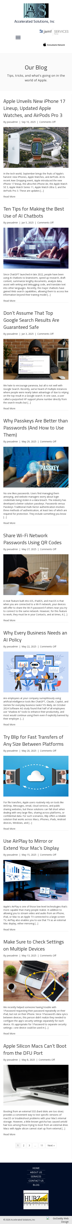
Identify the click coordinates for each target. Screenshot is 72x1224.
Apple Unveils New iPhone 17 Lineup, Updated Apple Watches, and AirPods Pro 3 (34, 108)
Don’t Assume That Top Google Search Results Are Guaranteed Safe (31, 320)
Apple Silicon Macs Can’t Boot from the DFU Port (34, 1049)
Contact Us (36, 1180)
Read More (9, 196)
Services (36, 1176)
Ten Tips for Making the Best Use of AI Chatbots (33, 212)
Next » (51, 1145)
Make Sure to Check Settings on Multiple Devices (33, 945)
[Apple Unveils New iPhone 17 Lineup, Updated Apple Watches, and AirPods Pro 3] (35, 147)
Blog (36, 1184)
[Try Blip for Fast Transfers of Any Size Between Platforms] (35, 775)
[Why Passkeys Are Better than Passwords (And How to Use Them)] (35, 466)
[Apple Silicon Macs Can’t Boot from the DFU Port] (35, 1084)
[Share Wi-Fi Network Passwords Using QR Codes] (35, 574)
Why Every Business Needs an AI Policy (35, 636)
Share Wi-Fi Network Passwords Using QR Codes (32, 538)
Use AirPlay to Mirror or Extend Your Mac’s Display (31, 844)
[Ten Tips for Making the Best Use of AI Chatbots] (35, 247)
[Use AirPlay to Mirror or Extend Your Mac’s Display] (35, 880)
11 (42, 1145)
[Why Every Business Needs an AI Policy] (35, 671)
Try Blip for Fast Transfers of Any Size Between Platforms (33, 740)
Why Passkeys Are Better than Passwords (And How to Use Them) (35, 428)
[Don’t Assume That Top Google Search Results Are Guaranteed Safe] (35, 359)
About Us (36, 1172)
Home (36, 1168)
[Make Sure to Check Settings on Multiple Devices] (35, 980)
